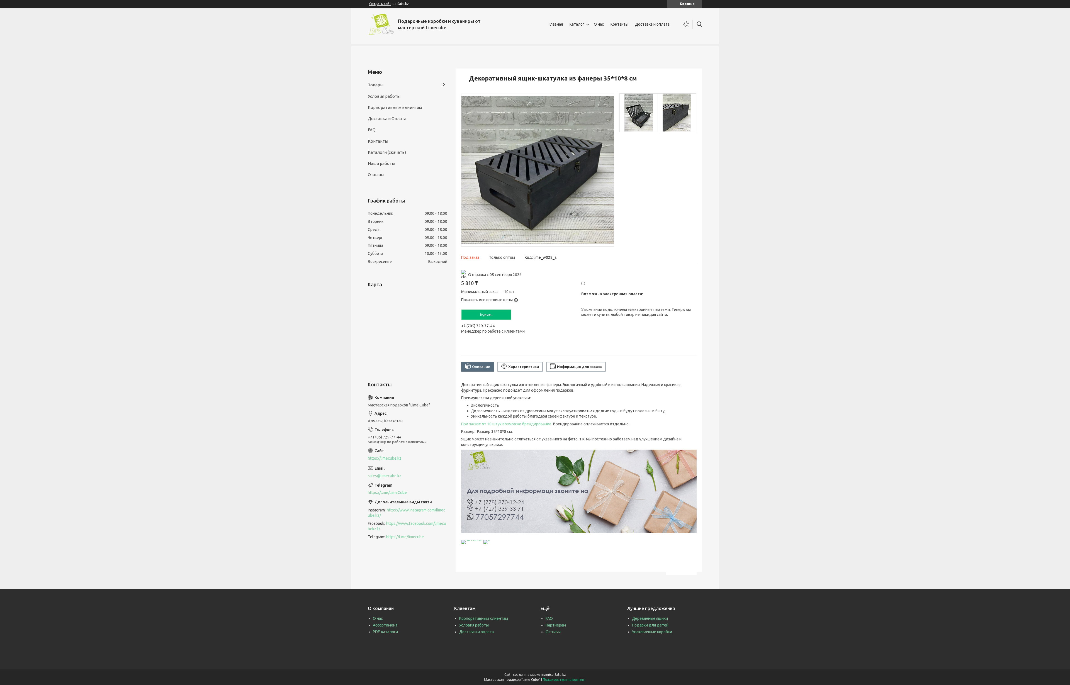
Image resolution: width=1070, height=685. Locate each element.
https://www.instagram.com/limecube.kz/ (406, 513)
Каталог (577, 24)
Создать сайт (380, 4)
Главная (556, 24)
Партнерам (556, 625)
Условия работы (384, 96)
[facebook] (471, 540)
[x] (486, 540)
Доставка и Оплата (387, 118)
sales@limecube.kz (385, 476)
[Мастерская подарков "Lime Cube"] (381, 24)
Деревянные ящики (650, 618)
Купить (486, 315)
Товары (375, 84)
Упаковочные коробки (652, 632)
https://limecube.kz (385, 458)
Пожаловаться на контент (564, 679)
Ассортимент (385, 625)
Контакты (619, 24)
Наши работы (381, 163)
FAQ (372, 129)
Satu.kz (560, 674)
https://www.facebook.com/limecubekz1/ (407, 526)
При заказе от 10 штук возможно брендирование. (506, 424)
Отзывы (376, 174)
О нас (599, 24)
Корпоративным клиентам (395, 107)
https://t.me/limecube (405, 537)
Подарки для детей (650, 625)
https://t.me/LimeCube (387, 492)
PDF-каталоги (385, 632)
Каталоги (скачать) (387, 152)
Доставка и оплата (652, 24)
